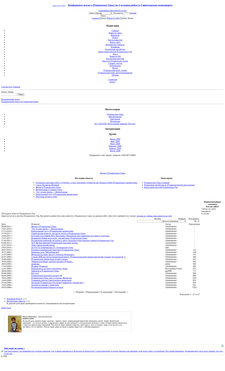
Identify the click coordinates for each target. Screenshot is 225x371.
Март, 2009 (115, 144)
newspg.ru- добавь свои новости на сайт (154, 216)
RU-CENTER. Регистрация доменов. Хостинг (115, 124)
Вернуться (6, 308)
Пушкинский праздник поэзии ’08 (46, 276)
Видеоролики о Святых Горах (49, 190)
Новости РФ (115, 56)
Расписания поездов (115, 59)
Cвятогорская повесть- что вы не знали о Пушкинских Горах (58, 233)
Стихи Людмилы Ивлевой (47, 185)
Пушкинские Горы (115, 114)
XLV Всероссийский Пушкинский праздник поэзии (54, 243)
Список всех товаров (10, 87)
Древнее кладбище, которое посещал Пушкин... (52, 261)
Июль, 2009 (115, 139)
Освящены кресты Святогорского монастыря (51, 280)
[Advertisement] (48, 206)
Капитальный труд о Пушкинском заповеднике (57, 194)
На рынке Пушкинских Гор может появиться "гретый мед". (57, 283)
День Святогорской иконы (43, 245)
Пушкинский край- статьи (115, 70)
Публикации (115, 66)
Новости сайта (113, 18)
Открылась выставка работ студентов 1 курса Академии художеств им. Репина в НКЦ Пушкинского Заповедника (86, 183)
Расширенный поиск (10, 99)
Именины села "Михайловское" (45, 252)
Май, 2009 (115, 141)
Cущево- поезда (115, 63)
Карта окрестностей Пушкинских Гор (115, 52)
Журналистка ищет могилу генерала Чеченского (52, 254)
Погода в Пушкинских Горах (115, 61)
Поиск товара (7, 92)
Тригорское (115, 119)
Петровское (115, 121)
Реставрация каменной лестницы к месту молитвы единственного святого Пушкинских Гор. (72, 240)
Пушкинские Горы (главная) (156, 183)
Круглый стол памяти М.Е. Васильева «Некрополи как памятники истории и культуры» (70, 236)
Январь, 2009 (115, 148)
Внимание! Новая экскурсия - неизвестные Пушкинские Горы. (59, 238)
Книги (112, 82)
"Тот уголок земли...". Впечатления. (52, 192)
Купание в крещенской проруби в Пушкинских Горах (55, 250)
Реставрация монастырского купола (47, 287)
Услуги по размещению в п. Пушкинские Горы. (52, 247)
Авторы (115, 75)
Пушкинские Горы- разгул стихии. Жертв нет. (51, 278)
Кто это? (35, 273)
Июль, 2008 (115, 151)
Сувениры (112, 79)
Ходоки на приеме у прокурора (45, 285)
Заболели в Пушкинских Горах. (45, 271)
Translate (132, 13)
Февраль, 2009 (115, 146)
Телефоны (115, 47)
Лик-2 (108, 10)
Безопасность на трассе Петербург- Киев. (49, 268)
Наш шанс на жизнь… (14, 348)
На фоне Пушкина (39, 266)
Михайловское (115, 117)
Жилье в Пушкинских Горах (112, 173)
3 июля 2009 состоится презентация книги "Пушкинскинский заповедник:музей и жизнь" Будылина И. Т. (78, 257)
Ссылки (123, 10)
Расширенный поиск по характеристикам (19, 102)
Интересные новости (115, 45)
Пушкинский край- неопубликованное (115, 73)
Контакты (115, 10)
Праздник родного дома (46, 197)
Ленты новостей (115, 40)
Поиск (115, 38)
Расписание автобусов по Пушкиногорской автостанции (169, 185)
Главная (101, 10)
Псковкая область (14, 299)
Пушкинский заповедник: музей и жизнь (49, 259)
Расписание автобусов (115, 49)
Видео (115, 68)
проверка (35, 264)
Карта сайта (115, 42)
